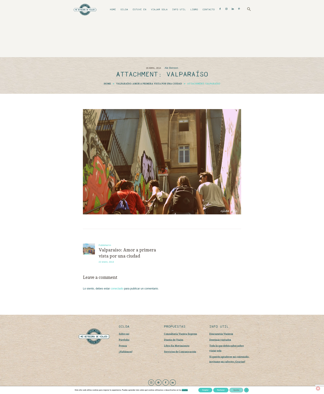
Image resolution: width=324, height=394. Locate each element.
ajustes (185, 390)
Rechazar (221, 390)
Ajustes (236, 390)
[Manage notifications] (318, 388)
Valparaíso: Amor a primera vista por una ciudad (149, 83)
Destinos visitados (220, 339)
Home (107, 83)
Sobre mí (124, 333)
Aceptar (205, 390)
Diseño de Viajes (173, 339)
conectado (117, 288)
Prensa (123, 345)
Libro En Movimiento (176, 345)
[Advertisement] (164, 36)
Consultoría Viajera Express (180, 333)
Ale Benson (171, 67)
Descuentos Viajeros (221, 333)
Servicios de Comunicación (180, 351)
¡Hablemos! (126, 351)
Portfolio (124, 339)
